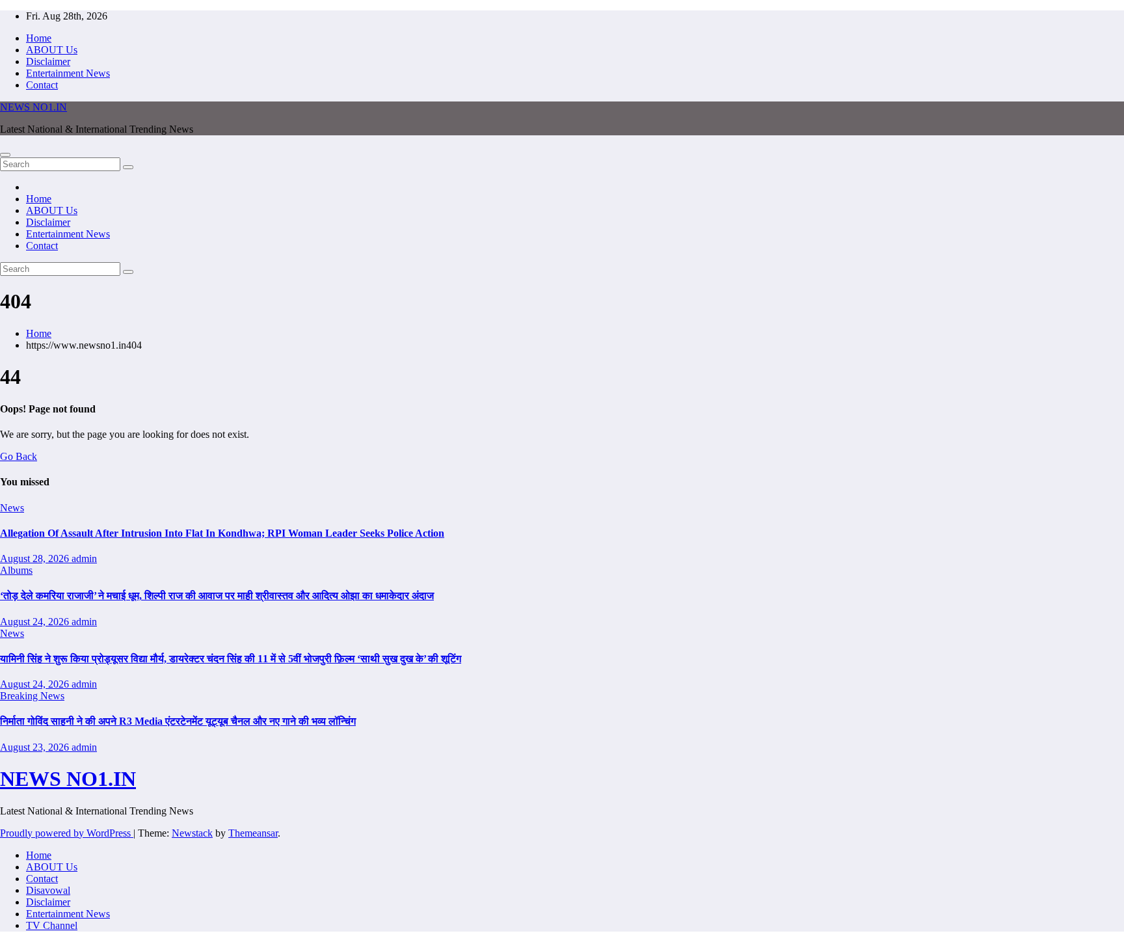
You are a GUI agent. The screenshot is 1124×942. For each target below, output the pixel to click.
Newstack (192, 833)
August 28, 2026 (36, 558)
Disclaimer (48, 61)
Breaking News (32, 695)
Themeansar (253, 833)
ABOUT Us (51, 49)
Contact (42, 84)
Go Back (18, 456)
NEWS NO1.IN (33, 107)
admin (84, 558)
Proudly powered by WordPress (66, 833)
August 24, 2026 (36, 621)
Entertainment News (68, 73)
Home (38, 38)
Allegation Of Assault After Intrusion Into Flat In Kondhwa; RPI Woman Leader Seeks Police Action (222, 533)
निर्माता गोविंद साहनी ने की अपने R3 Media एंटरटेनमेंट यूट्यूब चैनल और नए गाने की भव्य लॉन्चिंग (178, 721)
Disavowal (48, 890)
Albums (16, 570)
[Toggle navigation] (5, 155)
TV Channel (51, 925)
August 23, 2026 (36, 747)
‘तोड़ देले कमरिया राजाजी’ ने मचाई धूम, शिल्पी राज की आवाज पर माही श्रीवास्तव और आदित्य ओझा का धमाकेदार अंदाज (217, 595)
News (12, 507)
